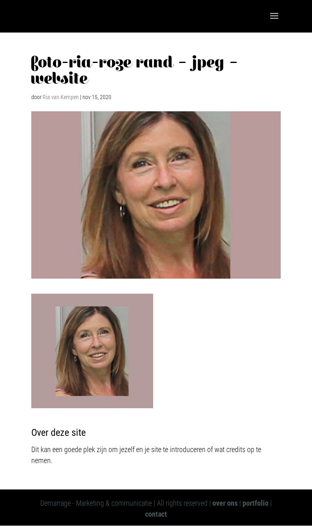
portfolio (256, 503)
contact (156, 514)
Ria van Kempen (61, 97)
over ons (225, 503)
